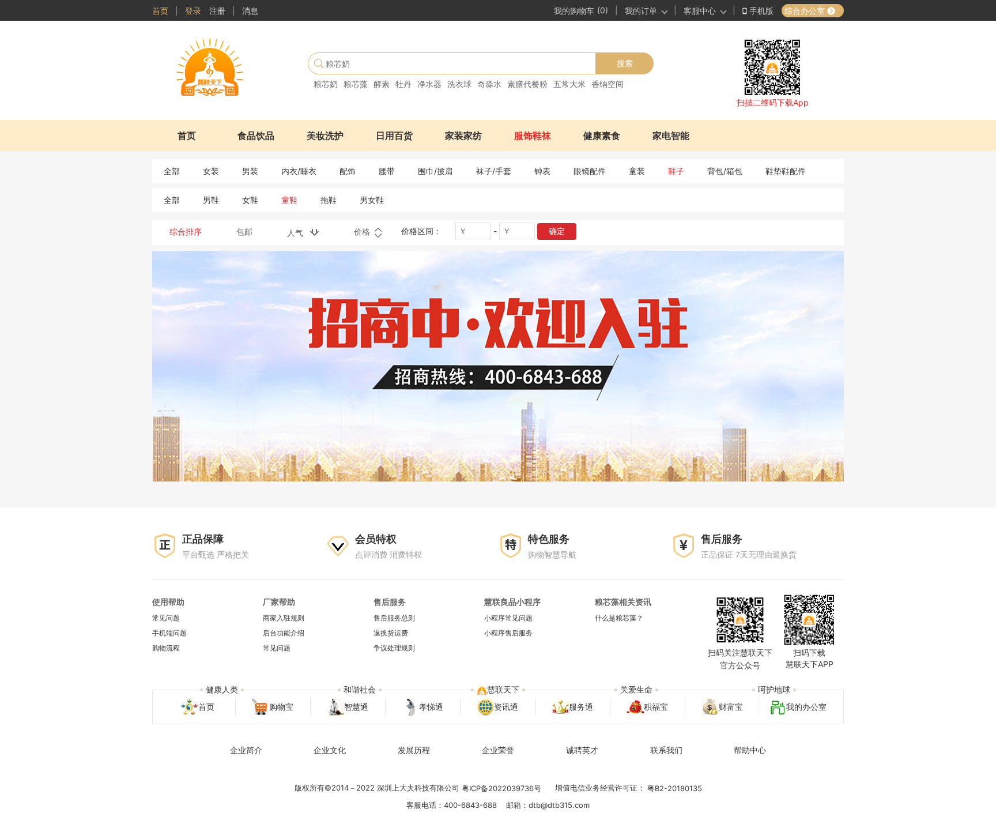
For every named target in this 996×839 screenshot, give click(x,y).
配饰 (347, 171)
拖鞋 (328, 200)
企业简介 (246, 750)
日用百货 (394, 135)
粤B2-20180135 (674, 788)
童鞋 (289, 200)
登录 (193, 11)
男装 (250, 171)
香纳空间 (607, 84)
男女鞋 (372, 200)
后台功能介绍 (283, 633)
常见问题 (166, 618)
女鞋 (250, 200)
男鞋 (211, 200)
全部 (172, 171)
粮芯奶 (326, 84)
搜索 (625, 63)
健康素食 (601, 135)
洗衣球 (459, 84)
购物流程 (166, 648)
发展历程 (414, 750)
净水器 (429, 84)
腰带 (387, 171)
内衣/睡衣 (298, 171)
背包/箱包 (724, 171)
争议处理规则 (394, 648)
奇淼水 (489, 84)
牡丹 (403, 84)
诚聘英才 (582, 750)
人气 (298, 233)
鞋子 (676, 171)
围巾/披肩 (435, 171)
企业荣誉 (498, 750)
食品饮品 (255, 135)
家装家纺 (463, 135)
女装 (211, 171)
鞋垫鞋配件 (785, 171)
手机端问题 (169, 633)
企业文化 (330, 750)
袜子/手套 (493, 171)
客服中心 (700, 11)
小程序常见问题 (508, 618)
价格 (363, 231)
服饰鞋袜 (532, 135)
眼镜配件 (590, 171)
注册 (217, 11)
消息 (250, 11)
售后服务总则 (394, 618)
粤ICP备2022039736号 (501, 788)
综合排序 (185, 231)
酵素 (381, 84)
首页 (160, 11)
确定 (557, 231)
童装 (637, 171)
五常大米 (569, 84)
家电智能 (670, 135)
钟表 (542, 171)
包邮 (244, 231)
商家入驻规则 (283, 618)
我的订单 (641, 11)
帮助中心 (750, 750)
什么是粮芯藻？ (619, 618)
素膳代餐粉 (527, 84)
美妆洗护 (325, 135)
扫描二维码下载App (773, 102)
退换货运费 (390, 633)
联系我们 (666, 750)
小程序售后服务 (508, 633)
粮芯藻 (356, 84)
